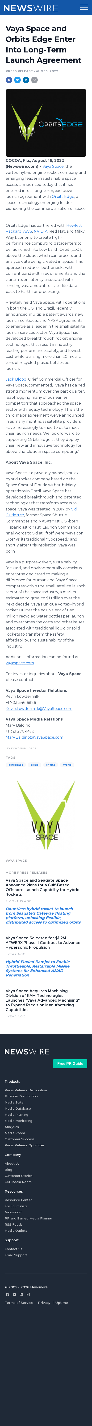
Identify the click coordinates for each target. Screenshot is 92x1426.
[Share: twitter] (17, 80)
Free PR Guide (70, 1064)
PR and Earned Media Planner (28, 1218)
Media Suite (14, 1102)
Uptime (61, 1303)
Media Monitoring (18, 1121)
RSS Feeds (13, 1224)
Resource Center (18, 1200)
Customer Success (19, 1139)
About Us (12, 1163)
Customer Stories (19, 1176)
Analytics (12, 1127)
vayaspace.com (20, 663)
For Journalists (16, 1206)
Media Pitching (16, 1114)
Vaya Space (53, 166)
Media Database (18, 1108)
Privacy (44, 1303)
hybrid (67, 764)
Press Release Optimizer (24, 1145)
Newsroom (13, 1212)
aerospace (15, 764)
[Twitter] (14, 1294)
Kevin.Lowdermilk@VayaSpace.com (39, 708)
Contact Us (13, 1249)
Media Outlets (16, 1230)
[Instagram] (28, 1294)
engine (50, 764)
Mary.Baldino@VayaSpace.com (34, 737)
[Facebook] (7, 1294)
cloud (34, 764)
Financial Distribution (21, 1096)
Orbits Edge (63, 196)
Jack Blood (16, 379)
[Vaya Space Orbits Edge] (46, 155)
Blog (8, 1169)
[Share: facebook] (9, 80)
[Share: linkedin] (26, 80)
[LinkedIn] (21, 1294)
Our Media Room (18, 1182)
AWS (27, 231)
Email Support (16, 1255)
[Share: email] (34, 80)
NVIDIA (41, 231)
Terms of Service (19, 1303)
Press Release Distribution (26, 1090)
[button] (84, 7)
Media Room (15, 1133)
